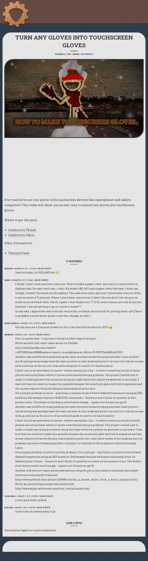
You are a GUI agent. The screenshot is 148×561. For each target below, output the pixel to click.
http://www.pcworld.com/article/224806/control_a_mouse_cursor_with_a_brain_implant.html (76, 479)
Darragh (8, 268)
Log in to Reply (44, 268)
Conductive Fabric (21, 235)
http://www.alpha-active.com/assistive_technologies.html (52, 488)
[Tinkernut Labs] (15, 14)
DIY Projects (87, 54)
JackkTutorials (11, 323)
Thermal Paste (18, 253)
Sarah (7, 280)
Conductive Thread (22, 230)
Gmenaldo (8, 334)
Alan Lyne (8, 507)
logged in (26, 530)
